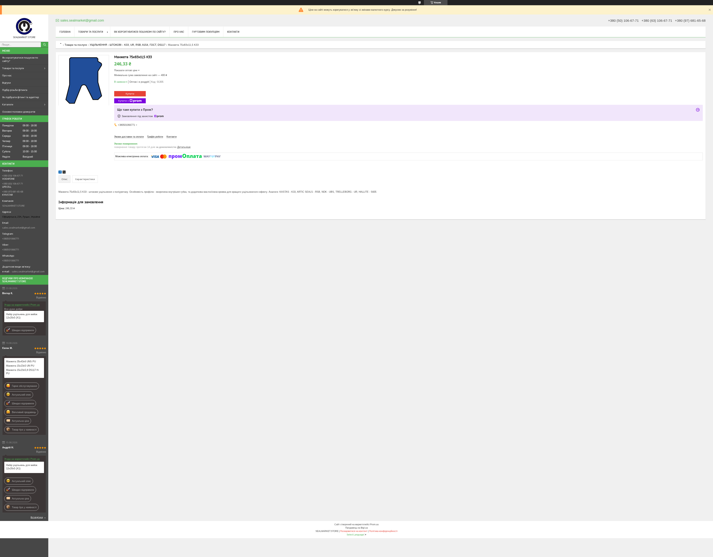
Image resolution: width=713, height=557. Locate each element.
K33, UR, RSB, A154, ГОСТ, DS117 (144, 44)
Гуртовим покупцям (205, 31)
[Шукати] (44, 44)
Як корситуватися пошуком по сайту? (20, 59)
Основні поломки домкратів (18, 111)
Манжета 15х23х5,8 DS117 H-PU (22, 372)
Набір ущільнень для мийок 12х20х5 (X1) (21, 316)
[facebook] (60, 172)
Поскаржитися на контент (353, 531)
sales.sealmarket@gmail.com (18, 227)
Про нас (7, 75)
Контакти (233, 31)
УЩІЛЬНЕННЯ (98, 44)
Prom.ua (374, 524)
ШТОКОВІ (115, 44)
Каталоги (7, 104)
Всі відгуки (37, 517)
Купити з (123, 100)
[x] (64, 172)
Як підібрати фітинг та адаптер (20, 97)
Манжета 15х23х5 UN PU (20, 365)
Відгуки (6, 82)
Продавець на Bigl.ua (356, 528)
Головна (65, 31)
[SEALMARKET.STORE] (24, 26)
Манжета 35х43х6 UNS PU (21, 361)
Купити (130, 93)
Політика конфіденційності (383, 531)
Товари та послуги (13, 68)
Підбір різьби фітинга (14, 90)
